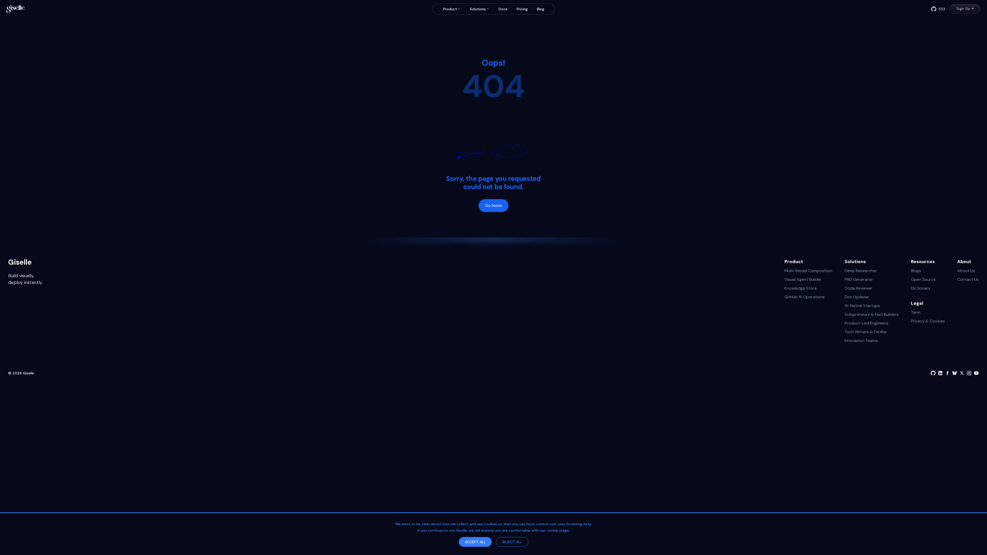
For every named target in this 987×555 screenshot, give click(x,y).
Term (915, 312)
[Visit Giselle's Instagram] (969, 373)
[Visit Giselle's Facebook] (947, 373)
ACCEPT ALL (475, 542)
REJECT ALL (512, 542)
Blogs (916, 270)
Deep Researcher (861, 270)
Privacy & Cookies (928, 321)
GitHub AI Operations (804, 297)
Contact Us (968, 279)
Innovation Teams (861, 340)
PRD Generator (859, 279)
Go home (493, 205)
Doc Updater (857, 297)
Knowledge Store (800, 288)
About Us (966, 270)
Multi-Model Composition (808, 270)
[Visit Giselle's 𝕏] (961, 373)
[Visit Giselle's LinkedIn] (940, 373)
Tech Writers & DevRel (866, 332)
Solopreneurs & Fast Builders (872, 314)
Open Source (923, 279)
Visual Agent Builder (803, 279)
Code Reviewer (859, 288)
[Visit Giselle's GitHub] (933, 373)
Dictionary (920, 288)
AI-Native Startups (862, 305)
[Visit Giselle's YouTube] (976, 373)
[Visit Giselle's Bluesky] (954, 373)
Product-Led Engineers (866, 323)
